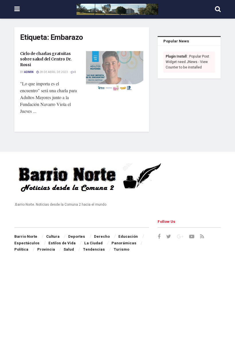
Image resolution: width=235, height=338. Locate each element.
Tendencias (94, 249)
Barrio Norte (25, 236)
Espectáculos (27, 243)
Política (21, 249)
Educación (128, 236)
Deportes (76, 236)
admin (29, 72)
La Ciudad (93, 243)
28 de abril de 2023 (53, 72)
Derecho (102, 236)
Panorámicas (123, 243)
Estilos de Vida (62, 243)
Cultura (53, 236)
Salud (69, 249)
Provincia (46, 249)
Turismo (121, 249)
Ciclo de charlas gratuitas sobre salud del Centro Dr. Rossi (46, 59)
